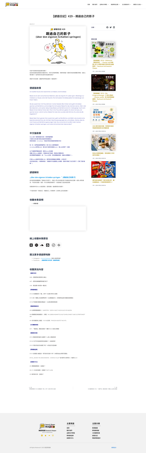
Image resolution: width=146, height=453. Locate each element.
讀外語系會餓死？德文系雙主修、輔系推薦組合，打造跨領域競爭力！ (103, 181)
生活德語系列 (125, 4)
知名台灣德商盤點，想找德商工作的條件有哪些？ (103, 154)
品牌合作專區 (103, 4)
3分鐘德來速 (96, 433)
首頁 (89, 4)
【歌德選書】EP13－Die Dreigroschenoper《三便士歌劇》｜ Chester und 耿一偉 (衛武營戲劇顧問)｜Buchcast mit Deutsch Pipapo (103, 97)
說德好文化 (70, 438)
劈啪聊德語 (95, 430)
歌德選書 (103, 71)
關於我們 (94, 4)
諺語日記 (95, 435)
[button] (108, 4)
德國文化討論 (137, 4)
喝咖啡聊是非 (96, 438)
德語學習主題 (114, 4)
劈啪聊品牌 (70, 435)
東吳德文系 (103, 131)
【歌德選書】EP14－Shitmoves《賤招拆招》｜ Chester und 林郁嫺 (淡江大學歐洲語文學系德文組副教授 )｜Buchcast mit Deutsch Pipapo (103, 64)
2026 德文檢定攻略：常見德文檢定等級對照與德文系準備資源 (103, 127)
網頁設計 (113, 447)
